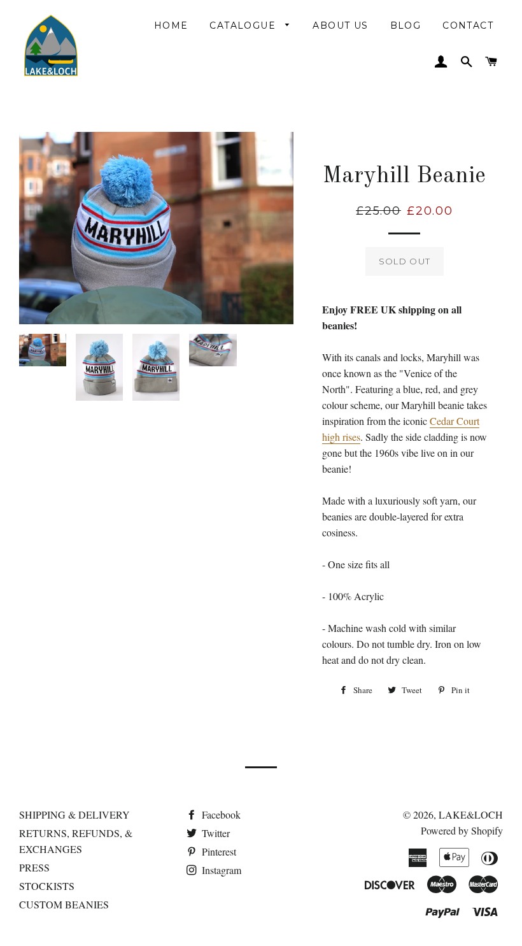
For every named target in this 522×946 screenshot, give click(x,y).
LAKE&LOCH (471, 814)
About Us (340, 25)
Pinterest (217, 851)
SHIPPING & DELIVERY (74, 814)
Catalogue (244, 25)
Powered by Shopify (462, 830)
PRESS (34, 867)
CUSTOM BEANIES (64, 904)
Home (171, 25)
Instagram (220, 870)
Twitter (214, 833)
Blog (405, 25)
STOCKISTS (46, 885)
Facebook (220, 814)
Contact (467, 25)
